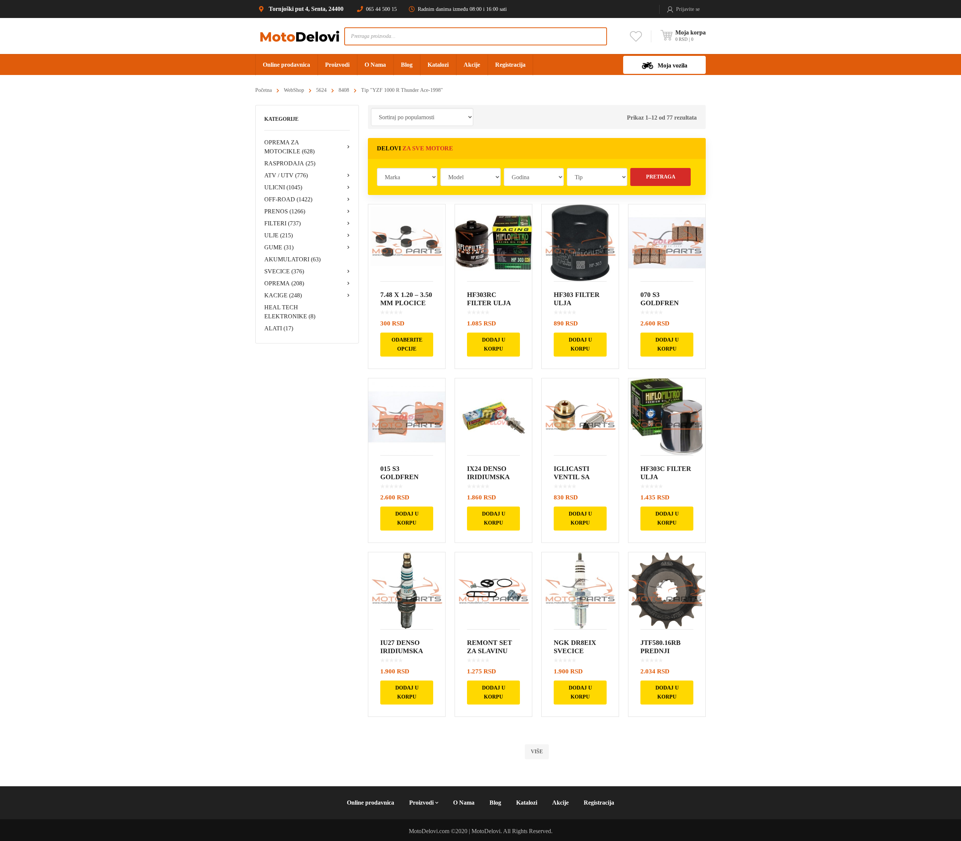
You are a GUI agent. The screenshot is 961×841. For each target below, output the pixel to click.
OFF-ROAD (288, 199)
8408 (344, 90)
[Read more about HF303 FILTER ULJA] (580, 242)
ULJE (278, 235)
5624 (321, 90)
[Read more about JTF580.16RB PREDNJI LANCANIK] (666, 590)
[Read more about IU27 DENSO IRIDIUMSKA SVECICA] (406, 590)
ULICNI (283, 187)
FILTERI (282, 223)
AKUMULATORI (292, 259)
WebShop (294, 90)
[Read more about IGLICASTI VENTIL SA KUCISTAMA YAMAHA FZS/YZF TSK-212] (580, 416)
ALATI (278, 328)
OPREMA (284, 283)
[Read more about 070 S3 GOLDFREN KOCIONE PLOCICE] (666, 242)
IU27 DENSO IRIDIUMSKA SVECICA (401, 651)
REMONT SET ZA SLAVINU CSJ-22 (489, 651)
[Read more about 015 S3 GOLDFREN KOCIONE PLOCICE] (406, 416)
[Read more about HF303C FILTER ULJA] (666, 416)
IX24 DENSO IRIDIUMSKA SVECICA (488, 477)
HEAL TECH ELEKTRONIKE (289, 311)
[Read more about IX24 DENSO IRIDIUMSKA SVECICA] (493, 416)
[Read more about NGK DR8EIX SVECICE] (580, 590)
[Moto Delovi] (299, 36)
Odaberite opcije (407, 344)
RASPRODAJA (289, 163)
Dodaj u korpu (493, 344)
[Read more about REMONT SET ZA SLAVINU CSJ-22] (493, 590)
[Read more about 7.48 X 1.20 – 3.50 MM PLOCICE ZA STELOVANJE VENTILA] (406, 242)
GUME (279, 247)
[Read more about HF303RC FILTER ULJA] (493, 242)
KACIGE (283, 295)
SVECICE (284, 271)
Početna (263, 90)
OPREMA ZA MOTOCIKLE (289, 146)
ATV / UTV (286, 175)
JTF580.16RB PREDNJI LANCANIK (660, 651)
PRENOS (284, 211)
